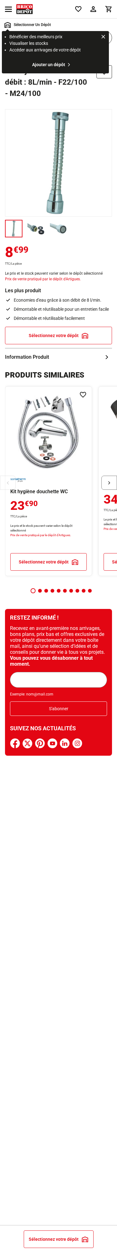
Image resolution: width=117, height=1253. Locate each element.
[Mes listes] (78, 9)
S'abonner (58, 708)
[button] (33, 590)
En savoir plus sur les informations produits (58, 357)
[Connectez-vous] (93, 9)
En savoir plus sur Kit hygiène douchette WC (48, 481)
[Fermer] (103, 38)
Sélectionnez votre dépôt (54, 335)
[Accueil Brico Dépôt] (24, 9)
